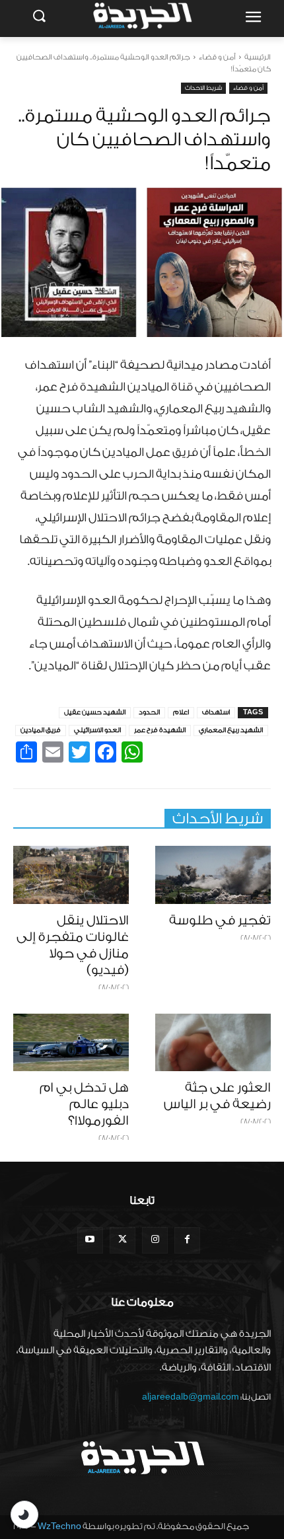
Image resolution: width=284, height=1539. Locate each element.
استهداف (216, 712)
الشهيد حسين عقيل (94, 712)
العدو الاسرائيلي (97, 730)
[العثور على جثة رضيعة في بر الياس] (213, 1043)
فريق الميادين (40, 730)
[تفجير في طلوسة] (213, 875)
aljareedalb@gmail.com (190, 1397)
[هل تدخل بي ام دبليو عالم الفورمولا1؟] (71, 1043)
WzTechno (59, 1526)
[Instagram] (155, 1240)
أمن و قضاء (217, 57)
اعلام (181, 712)
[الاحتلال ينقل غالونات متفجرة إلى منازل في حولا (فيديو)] (71, 875)
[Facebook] (187, 1240)
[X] (122, 1240)
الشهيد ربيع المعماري (231, 730)
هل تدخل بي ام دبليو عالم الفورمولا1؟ (84, 1104)
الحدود (149, 712)
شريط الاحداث (203, 88)
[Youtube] (90, 1240)
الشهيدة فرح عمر (160, 730)
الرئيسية (257, 57)
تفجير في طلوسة (220, 920)
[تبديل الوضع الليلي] (24, 1514)
